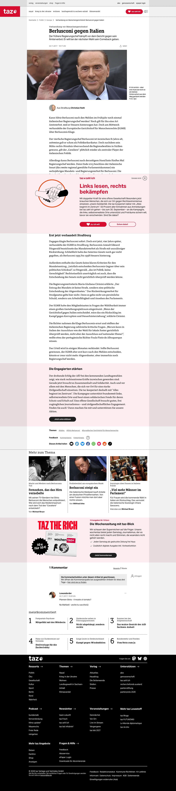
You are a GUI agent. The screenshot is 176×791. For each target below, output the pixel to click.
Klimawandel (65, 692)
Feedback (63, 749)
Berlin (31, 692)
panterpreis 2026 (128, 692)
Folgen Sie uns (124, 659)
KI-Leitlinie (141, 772)
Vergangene (95, 726)
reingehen (33, 734)
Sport (31, 688)
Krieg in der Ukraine (68, 676)
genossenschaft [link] (128, 3)
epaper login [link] (140, 3)
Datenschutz (105, 775)
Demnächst (95, 715)
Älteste (124, 568)
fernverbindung (35, 719)
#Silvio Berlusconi (73, 430)
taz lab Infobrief (66, 726)
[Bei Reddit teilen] (104, 444)
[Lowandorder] (52, 595)
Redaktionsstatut (108, 772)
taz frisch (63, 719)
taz (36, 658)
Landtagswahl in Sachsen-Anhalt (71, 686)
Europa (49, 20)
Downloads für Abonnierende (72, 761)
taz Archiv (124, 727)
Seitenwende (133, 775)
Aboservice (64, 753)
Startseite (32, 20)
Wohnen (63, 680)
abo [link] (118, 3)
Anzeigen (33, 761)
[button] (146, 11)
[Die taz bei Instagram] (145, 660)
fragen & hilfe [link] (60, 3)
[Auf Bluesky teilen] (82, 444)
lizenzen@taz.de (46, 775)
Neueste (116, 568)
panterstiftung (126, 688)
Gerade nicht (136, 178)
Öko (30, 676)
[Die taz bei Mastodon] (134, 660)
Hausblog (94, 676)
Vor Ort (93, 719)
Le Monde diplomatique (131, 723)
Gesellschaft (34, 680)
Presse (93, 688)
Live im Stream (96, 722)
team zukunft (65, 715)
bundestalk (34, 715)
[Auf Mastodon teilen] (77, 444)
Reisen (32, 750)
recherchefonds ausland (131, 684)
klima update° (35, 722)
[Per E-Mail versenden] (71, 444)
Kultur (31, 684)
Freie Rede (33, 730)
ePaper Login (65, 757)
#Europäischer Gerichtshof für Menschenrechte (100, 430)
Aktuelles (94, 673)
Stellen (93, 684)
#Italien (62, 430)
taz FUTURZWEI (127, 719)
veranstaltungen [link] (41, 3)
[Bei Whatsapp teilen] (93, 444)
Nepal (61, 673)
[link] (31, 11)
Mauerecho (34, 726)
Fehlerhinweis (79, 438)
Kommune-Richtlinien (126, 772)
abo (122, 673)
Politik (41, 20)
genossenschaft (127, 676)
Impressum (117, 775)
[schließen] (144, 178)
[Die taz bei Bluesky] (140, 660)
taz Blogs (124, 715)
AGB (125, 775)
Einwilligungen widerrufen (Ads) (104, 779)
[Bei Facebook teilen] (88, 444)
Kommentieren (66, 438)
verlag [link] (31, 3)
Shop (31, 758)
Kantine (32, 754)
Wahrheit (33, 699)
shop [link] (51, 3)
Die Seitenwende (97, 680)
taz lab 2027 (95, 730)
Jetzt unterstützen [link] (62, 419)
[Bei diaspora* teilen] (99, 444)
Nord (31, 696)
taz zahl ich (125, 680)
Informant (94, 775)
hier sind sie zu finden (76, 582)
